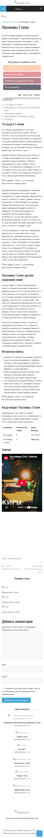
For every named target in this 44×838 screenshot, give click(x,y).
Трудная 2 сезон (22, 736)
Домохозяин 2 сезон (10, 592)
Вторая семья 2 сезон (11, 602)
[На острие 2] (22, 746)
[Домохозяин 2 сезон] (5, 587)
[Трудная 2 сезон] (22, 733)
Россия (18, 558)
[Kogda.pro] (21, 3)
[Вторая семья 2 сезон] (5, 597)
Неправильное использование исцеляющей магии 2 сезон (22, 722)
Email (5, 676)
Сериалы (13, 22)
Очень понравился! (14, 68)
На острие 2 (22, 749)
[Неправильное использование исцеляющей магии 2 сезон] (22, 717)
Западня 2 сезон (22, 775)
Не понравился (12, 87)
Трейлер (8, 119)
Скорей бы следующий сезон (19, 81)
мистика (11, 558)
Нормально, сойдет (14, 74)
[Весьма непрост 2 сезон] (22, 760)
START (4, 558)
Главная (5, 22)
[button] (3, 9)
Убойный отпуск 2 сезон (22, 790)
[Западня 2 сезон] (22, 772)
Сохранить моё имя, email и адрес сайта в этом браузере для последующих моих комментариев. (21, 691)
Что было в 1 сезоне (13, 104)
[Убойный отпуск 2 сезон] (22, 786)
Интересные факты (13, 113)
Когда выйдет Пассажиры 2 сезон (19, 116)
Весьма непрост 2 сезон (22, 763)
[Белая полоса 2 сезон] (5, 607)
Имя (4, 664)
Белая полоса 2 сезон (11, 611)
